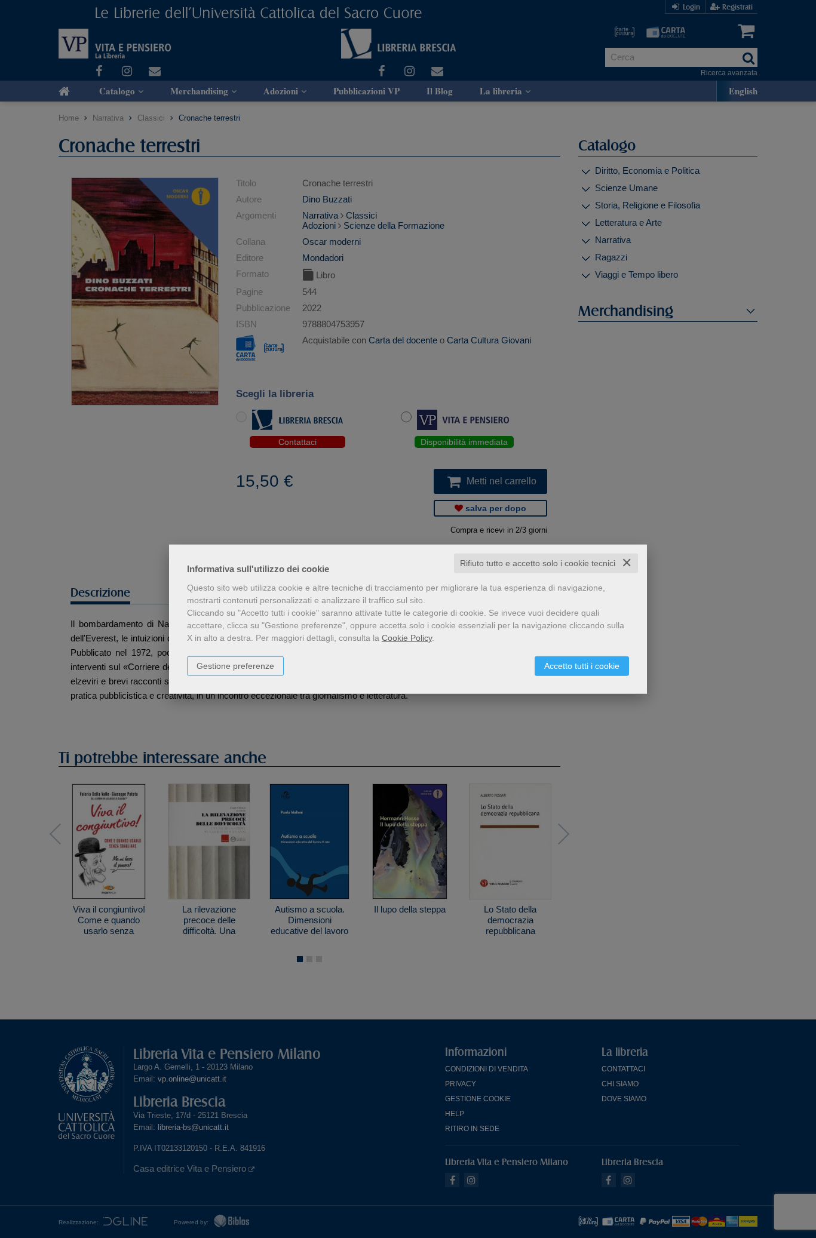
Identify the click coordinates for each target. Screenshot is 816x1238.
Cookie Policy (407, 638)
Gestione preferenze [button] (235, 666)
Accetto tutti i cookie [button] (581, 666)
